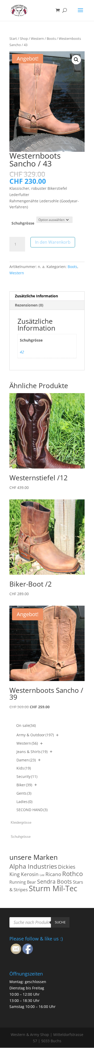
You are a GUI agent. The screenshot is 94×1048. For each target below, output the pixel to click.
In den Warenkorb (52, 242)
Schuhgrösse (22, 223)
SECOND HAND (32, 809)
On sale (26, 725)
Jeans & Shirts (32, 751)
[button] (76, 59)
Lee (42, 875)
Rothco (72, 873)
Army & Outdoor (35, 734)
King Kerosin (24, 874)
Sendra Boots (54, 881)
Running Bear (22, 882)
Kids (23, 768)
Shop (24, 38)
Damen (26, 759)
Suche (60, 922)
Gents (23, 793)
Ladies (24, 801)
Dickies (66, 866)
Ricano (53, 874)
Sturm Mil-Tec (53, 888)
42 (22, 351)
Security (26, 776)
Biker (24, 784)
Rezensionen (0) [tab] (29, 305)
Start (13, 38)
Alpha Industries (33, 866)
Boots (51, 38)
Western (37, 38)
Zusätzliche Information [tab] (36, 295)
